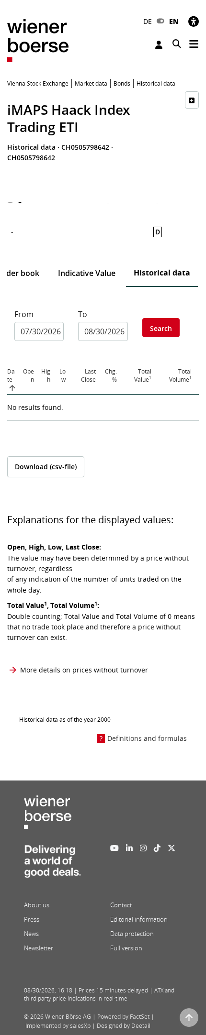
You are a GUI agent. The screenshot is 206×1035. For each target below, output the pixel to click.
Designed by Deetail (123, 1026)
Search (161, 328)
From (24, 314)
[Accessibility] (193, 21)
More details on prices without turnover (84, 669)
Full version (126, 948)
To (82, 314)
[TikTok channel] (157, 848)
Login (160, 45)
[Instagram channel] (143, 848)
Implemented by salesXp (58, 1026)
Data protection (132, 933)
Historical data (162, 272)
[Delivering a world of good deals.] (52, 864)
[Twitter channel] (171, 848)
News (31, 933)
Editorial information (139, 919)
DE (147, 21)
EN (174, 21)
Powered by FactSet (123, 1017)
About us (36, 905)
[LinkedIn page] (129, 848)
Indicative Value (86, 273)
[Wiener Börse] (38, 39)
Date (11, 375)
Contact (121, 905)
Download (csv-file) (46, 466)
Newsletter (38, 948)
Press (31, 919)
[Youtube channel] (114, 848)
